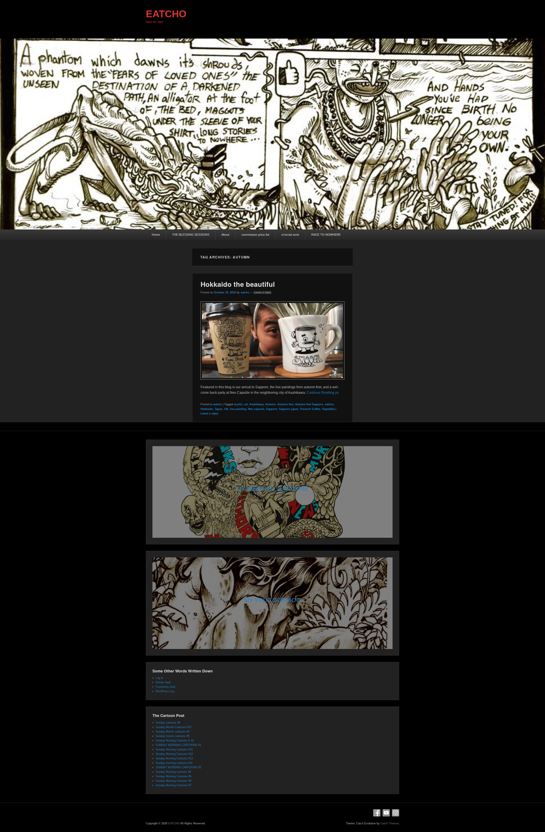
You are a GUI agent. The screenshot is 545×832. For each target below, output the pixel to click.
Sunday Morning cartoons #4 (173, 771)
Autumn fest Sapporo (309, 404)
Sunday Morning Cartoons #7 (173, 785)
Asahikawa (257, 404)
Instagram (395, 812)
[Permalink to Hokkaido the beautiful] (273, 381)
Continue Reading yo (323, 392)
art (246, 404)
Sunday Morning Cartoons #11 (174, 749)
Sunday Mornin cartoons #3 (172, 731)
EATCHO (166, 13)
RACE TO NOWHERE (326, 234)
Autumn (270, 404)
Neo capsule (256, 409)
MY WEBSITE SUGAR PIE (272, 489)
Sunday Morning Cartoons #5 (173, 776)
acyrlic (238, 404)
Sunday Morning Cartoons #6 (173, 780)
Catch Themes (389, 823)
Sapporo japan (288, 409)
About (225, 234)
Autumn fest (285, 404)
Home (156, 234)
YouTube (386, 812)
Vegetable (328, 409)
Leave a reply (262, 292)
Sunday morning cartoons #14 (174, 762)
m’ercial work (290, 234)
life (226, 409)
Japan (218, 409)
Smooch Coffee (310, 409)
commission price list (255, 234)
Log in (159, 677)
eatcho (245, 292)
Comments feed (165, 686)
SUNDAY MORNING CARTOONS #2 (178, 767)
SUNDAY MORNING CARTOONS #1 (178, 745)
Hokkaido (207, 409)
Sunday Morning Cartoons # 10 (175, 740)
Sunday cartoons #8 (168, 722)
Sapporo (271, 409)
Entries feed (163, 682)
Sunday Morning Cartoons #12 (174, 754)
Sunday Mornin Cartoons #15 (173, 727)
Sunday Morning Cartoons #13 (174, 758)
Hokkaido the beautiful (238, 284)
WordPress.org (165, 691)
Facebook (376, 812)
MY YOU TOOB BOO (272, 600)
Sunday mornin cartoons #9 (172, 736)
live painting (238, 409)
